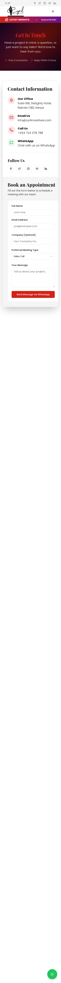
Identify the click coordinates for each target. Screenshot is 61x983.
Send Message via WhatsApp (33, 294)
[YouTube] (37, 168)
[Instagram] (28, 168)
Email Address (20, 219)
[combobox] (33, 256)
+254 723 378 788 (30, 133)
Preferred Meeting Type (25, 250)
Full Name (17, 206)
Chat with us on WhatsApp (36, 145)
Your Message (20, 265)
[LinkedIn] (46, 168)
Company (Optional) (24, 234)
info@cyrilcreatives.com (34, 120)
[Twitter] (19, 168)
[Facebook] (11, 168)
